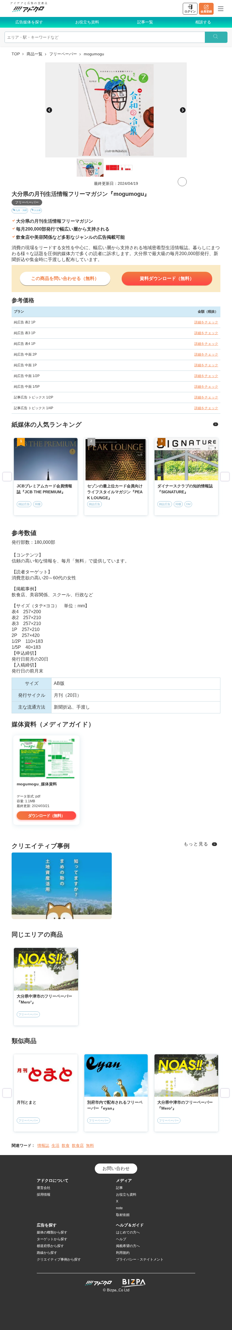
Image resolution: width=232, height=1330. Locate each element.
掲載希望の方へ (128, 1246)
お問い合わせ (116, 1168)
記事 (119, 1188)
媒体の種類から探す (52, 1232)
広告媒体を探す (29, 22)
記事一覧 (145, 22)
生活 (55, 1145)
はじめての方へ (128, 1232)
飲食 (66, 1145)
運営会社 (43, 1188)
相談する (203, 22)
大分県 (37, 210)
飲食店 (78, 1145)
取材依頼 (123, 1215)
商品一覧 (34, 54)
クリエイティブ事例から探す (59, 1259)
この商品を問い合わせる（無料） (65, 278)
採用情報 (43, 1195)
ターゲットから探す (52, 1239)
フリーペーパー (63, 54)
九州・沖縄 (21, 210)
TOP (16, 54)
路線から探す (47, 1253)
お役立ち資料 (87, 22)
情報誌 (43, 1145)
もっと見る (196, 844)
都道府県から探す (50, 1246)
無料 (90, 1145)
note (119, 1208)
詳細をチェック (206, 322)
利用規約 (123, 1253)
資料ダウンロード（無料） (167, 278)
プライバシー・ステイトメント (140, 1259)
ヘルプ (121, 1239)
